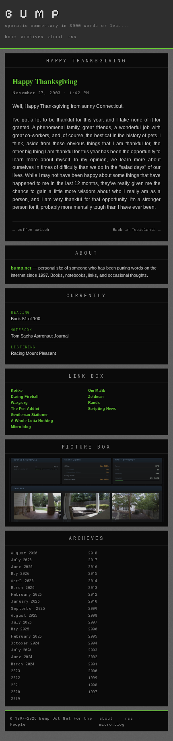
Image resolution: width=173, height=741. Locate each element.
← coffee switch (30, 229)
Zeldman (96, 397)
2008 (92, 615)
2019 (15, 698)
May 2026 (20, 573)
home (10, 36)
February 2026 (26, 594)
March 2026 (22, 587)
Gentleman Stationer (29, 415)
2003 (92, 649)
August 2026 (24, 552)
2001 (92, 663)
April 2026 (22, 580)
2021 (15, 684)
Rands (94, 403)
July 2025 (21, 622)
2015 (92, 573)
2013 (92, 587)
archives (32, 36)
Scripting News (102, 409)
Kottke (17, 391)
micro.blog (112, 724)
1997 (92, 691)
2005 (92, 636)
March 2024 (22, 663)
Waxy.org (19, 403)
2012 (92, 594)
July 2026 (21, 559)
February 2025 (26, 636)
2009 (92, 608)
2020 (15, 691)
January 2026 (25, 601)
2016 (92, 566)
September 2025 (28, 608)
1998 (92, 684)
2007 (92, 622)
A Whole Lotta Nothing (32, 421)
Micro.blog (21, 427)
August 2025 (24, 615)
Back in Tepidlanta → (137, 229)
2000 (92, 670)
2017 (92, 559)
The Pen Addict (25, 409)
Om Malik (96, 391)
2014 (92, 580)
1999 (92, 677)
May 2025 (20, 628)
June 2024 (22, 656)
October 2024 (25, 642)
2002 (92, 656)
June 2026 (22, 566)
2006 (92, 628)
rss (72, 36)
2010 (92, 601)
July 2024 (21, 649)
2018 (92, 552)
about (55, 36)
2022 (15, 677)
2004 (92, 642)
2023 (15, 670)
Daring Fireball (25, 397)
